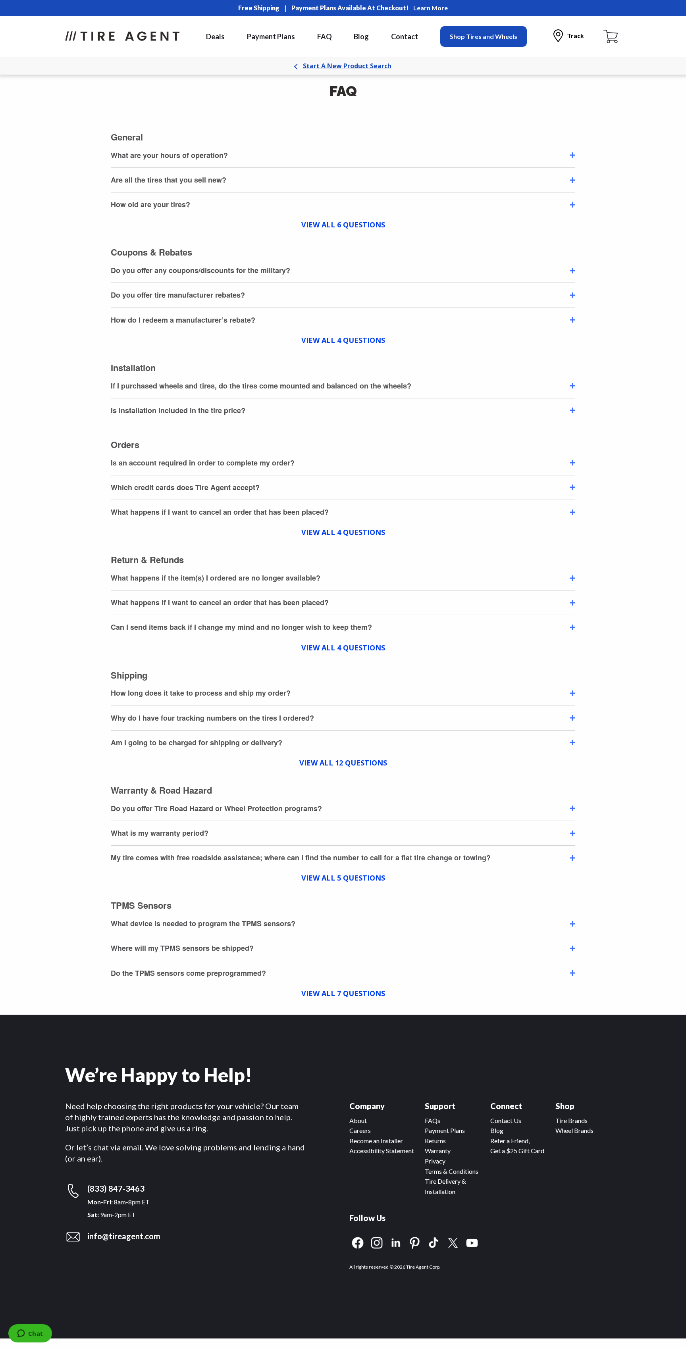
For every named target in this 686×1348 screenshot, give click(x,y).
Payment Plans (271, 36)
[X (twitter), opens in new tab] (453, 1242)
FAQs (432, 1120)
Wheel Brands (574, 1130)
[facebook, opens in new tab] (357, 1242)
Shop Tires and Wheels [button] (483, 36)
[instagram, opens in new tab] (376, 1242)
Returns (435, 1140)
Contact (404, 36)
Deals (215, 36)
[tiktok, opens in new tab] (434, 1242)
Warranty (438, 1150)
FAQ (324, 36)
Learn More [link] (430, 8)
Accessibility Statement (381, 1150)
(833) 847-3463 (116, 1188)
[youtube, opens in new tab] (472, 1242)
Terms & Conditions (451, 1171)
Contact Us (505, 1120)
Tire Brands (571, 1120)
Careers (360, 1130)
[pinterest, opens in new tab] (415, 1242)
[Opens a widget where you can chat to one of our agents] (30, 1334)
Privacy (435, 1161)
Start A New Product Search (347, 66)
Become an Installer (376, 1140)
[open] (572, 155)
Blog (361, 36)
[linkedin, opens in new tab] (395, 1242)
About (358, 1120)
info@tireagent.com (123, 1236)
